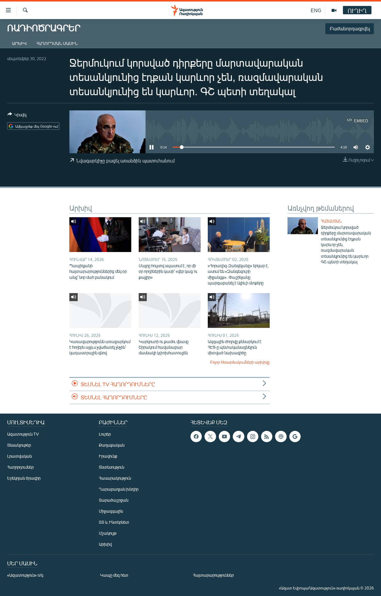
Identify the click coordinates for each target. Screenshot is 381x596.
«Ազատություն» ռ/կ (25, 575)
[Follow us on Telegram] (238, 436)
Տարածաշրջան (113, 500)
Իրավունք (108, 456)
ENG (316, 10)
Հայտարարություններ (213, 575)
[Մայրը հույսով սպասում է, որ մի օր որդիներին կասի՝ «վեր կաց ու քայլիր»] (170, 234)
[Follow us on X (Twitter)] (210, 436)
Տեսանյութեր (19, 445)
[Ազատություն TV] (334, 10)
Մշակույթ (107, 533)
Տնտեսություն (111, 467)
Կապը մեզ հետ (114, 575)
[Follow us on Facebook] (196, 436)
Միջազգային (111, 511)
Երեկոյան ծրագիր (23, 478)
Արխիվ (19, 43)
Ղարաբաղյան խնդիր (118, 489)
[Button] (16, 115)
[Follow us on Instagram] (252, 436)
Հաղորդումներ (20, 467)
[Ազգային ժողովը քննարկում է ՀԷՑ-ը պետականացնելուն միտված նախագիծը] (239, 310)
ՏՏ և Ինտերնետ (114, 522)
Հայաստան (331, 221)
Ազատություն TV (23, 434)
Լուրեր (105, 434)
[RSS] (266, 436)
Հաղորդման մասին (57, 43)
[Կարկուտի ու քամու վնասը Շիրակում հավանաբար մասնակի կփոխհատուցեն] (170, 310)
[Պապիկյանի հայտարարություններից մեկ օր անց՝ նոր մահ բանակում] (100, 234)
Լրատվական (19, 456)
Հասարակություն (115, 478)
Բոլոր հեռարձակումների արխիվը (240, 362)
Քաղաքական (111, 445)
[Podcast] (280, 436)
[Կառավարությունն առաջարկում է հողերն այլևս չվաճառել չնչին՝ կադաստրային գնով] (100, 310)
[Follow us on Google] (295, 436)
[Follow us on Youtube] (224, 436)
